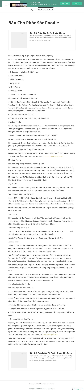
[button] (32, 10)
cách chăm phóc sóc (50, 334)
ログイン (77, 4)
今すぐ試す (65, 3)
